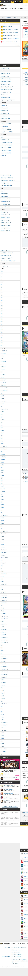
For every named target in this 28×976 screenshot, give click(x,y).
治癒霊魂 (2, 544)
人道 (1, 326)
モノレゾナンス (4, 703)
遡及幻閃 (2, 523)
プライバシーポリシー (21, 943)
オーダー (2, 398)
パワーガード (3, 592)
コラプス (2, 486)
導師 (1, 300)
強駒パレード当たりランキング (7, 89)
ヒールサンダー (4, 597)
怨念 (1, 406)
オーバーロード (4, 401)
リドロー (2, 719)
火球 (1, 425)
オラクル (2, 403)
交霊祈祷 (2, 475)
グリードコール (4, 446)
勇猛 (1, 342)
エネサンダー (3, 380)
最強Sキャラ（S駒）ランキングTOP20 (10, 32)
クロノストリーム (4, 449)
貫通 (1, 435)
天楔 (1, 565)
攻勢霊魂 (2, 464)
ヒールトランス (4, 594)
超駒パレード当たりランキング (7, 86)
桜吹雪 (2, 496)
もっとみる (17, 44)
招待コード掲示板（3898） (6, 206)
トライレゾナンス (4, 573)
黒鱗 (1, 480)
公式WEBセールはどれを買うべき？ (7, 180)
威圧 (1, 372)
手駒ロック (3, 555)
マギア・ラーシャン (4, 671)
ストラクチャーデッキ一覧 (6, 175)
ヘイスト (2, 626)
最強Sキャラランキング (5, 73)
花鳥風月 (2, 430)
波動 (1, 587)
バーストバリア (4, 584)
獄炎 (1, 478)
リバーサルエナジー (4, 722)
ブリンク (2, 610)
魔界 (1, 311)
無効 (1, 701)
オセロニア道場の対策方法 (6, 153)
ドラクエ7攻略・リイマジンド (17, 950)
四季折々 (2, 499)
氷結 (1, 605)
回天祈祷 (2, 411)
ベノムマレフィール (4, 637)
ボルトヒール (3, 656)
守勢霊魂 (2, 504)
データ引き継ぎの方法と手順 (6, 142)
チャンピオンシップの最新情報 (7, 131)
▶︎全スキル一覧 (4, 350)
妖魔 (1, 345)
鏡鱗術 (2, 443)
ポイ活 (9, 1)
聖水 (26, 473)
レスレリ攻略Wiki (15, 963)
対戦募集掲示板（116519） (6, 199)
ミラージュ (3, 698)
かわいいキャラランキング (6, 255)
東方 (1, 305)
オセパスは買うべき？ (5, 183)
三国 (1, 324)
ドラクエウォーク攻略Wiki (16, 954)
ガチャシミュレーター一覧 (6, 92)
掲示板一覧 (3, 191)
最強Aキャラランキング (5, 230)
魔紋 (1, 687)
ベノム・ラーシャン (4, 640)
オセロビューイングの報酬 (6, 150)
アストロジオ (3, 353)
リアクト (2, 717)
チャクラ (2, 539)
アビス (2, 358)
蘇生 (1, 525)
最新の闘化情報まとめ (5, 116)
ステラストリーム (4, 515)
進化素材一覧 (3, 155)
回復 (1, 417)
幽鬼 (1, 329)
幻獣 (1, 313)
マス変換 (2, 679)
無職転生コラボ (8, 8)
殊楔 (1, 502)
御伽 (1, 321)
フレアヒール (3, 613)
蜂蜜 (26, 478)
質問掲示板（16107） (5, 196)
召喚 (1, 510)
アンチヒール (3, 366)
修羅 (1, 332)
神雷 (1, 512)
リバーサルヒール (4, 725)
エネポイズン (3, 385)
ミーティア (3, 693)
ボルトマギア (3, 661)
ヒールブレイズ (4, 600)
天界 (1, 308)
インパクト (3, 374)
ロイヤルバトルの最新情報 (6, 129)
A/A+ (2, 274)
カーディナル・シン (4, 409)
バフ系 (2, 589)
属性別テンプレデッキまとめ (6, 78)
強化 (1, 295)
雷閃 (1, 711)
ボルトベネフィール (4, 658)
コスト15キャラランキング (6, 228)
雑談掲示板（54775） (5, 193)
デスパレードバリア (4, 557)
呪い (1, 579)
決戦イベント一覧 (4, 94)
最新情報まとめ (4, 105)
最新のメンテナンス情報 (5, 118)
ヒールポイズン (4, 602)
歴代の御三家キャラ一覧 (5, 97)
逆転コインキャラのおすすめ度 (7, 177)
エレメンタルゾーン (4, 387)
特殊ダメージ (3, 571)
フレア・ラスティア (4, 618)
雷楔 (1, 709)
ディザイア (3, 547)
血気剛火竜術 (3, 456)
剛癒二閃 (2, 470)
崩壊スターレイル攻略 (16, 952)
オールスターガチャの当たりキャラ (10, 41)
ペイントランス (4, 629)
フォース (2, 608)
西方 (1, 340)
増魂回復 (2, 520)
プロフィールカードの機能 (6, 147)
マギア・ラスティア (4, 674)
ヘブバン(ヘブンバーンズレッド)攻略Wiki (19, 959)
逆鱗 (1, 451)
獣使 (1, 303)
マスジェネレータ (4, 677)
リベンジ (2, 733)
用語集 (2, 137)
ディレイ (2, 536)
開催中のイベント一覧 (5, 113)
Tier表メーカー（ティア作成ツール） (8, 100)
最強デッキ (14, 8)
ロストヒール (3, 751)
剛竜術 (2, 472)
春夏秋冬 (2, 507)
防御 (1, 648)
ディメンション (4, 549)
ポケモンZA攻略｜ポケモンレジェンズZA (19, 947)
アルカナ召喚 (3, 361)
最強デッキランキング (7, 26)
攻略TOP (2, 8)
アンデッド (3, 369)
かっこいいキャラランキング (6, 258)
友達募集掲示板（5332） (5, 201)
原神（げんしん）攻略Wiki (16, 956)
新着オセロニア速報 (4, 108)
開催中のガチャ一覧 (4, 110)
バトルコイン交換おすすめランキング (8, 260)
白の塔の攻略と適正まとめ (6, 81)
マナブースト (3, 682)
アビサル (2, 356)
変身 (1, 645)
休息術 (2, 441)
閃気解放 (2, 518)
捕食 (1, 653)
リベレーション (4, 730)
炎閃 (1, 393)
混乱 (1, 494)
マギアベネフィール (4, 666)
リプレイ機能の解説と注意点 (6, 185)
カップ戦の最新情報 (4, 126)
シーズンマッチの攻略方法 (6, 123)
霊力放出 (2, 743)
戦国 (1, 319)
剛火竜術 (2, 462)
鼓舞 (1, 483)
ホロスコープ (3, 663)
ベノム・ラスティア (4, 642)
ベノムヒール (3, 632)
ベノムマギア (3, 634)
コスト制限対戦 (20, 8)
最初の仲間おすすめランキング (7, 252)
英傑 (1, 337)
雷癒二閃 (2, 714)
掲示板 (15, 24)
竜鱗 (1, 740)
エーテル (2, 377)
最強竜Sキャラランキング (6, 225)
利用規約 (13, 943)
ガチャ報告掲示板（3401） (6, 204)
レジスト (2, 746)
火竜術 (2, 433)
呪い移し (2, 581)
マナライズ (3, 685)
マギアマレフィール (4, 669)
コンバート (3, 488)
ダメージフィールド (4, 531)
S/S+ (2, 271)
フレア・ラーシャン (4, 616)
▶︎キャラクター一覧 (4, 266)
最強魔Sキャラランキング (6, 222)
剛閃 (1, 467)
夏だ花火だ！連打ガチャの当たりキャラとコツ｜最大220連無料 (11, 35)
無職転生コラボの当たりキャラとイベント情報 (11, 29)
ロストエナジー (4, 748)
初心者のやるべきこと (5, 139)
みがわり (2, 695)
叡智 (1, 334)
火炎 (1, 422)
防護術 (2, 650)
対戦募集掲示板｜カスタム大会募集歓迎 (10, 38)
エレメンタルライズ (4, 390)
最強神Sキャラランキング (6, 220)
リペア (2, 727)
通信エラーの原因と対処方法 (6, 145)
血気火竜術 (3, 454)
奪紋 (1, 528)
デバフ (2, 560)
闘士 (1, 297)
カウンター (3, 419)
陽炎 (1, 427)
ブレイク (2, 621)
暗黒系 (2, 364)
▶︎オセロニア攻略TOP (5, 68)
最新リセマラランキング (5, 84)
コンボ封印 (3, 491)
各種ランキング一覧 (4, 212)
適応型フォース (4, 552)
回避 (1, 414)
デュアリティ (3, 563)
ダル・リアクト (4, 533)
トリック (2, 576)
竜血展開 (2, 738)
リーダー (2, 735)
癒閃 (1, 706)
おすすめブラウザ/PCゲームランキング (10, 806)
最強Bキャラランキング (5, 250)
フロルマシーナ (4, 624)
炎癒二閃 (2, 395)
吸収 (1, 438)
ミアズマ (2, 690)
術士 (1, 316)
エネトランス (3, 382)
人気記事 (5, 24)
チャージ (2, 541)
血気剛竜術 (3, 459)
